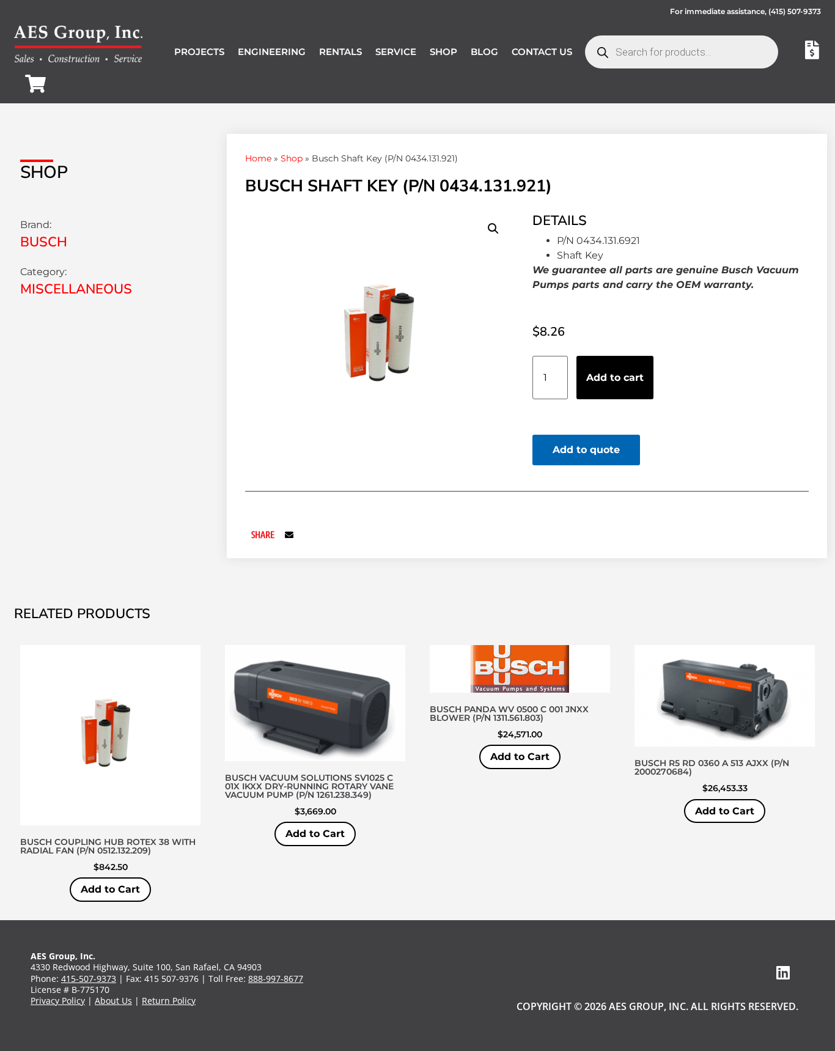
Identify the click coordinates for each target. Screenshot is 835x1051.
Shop (443, 51)
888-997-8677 (275, 978)
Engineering (272, 51)
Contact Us (542, 51)
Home (258, 158)
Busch (43, 242)
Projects (199, 51)
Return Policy (169, 1000)
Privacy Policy (58, 1000)
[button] (493, 229)
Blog (484, 51)
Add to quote (586, 449)
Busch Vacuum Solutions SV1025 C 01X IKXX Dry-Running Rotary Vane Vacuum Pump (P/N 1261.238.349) (309, 786)
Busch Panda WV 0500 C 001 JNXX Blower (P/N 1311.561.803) (509, 713)
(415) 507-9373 (794, 11)
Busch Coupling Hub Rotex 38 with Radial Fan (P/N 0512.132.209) (108, 846)
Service (395, 51)
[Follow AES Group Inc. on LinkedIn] (783, 972)
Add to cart (615, 377)
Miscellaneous (76, 289)
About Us (113, 1000)
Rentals (340, 51)
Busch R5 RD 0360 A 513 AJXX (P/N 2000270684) (712, 767)
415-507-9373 (88, 978)
